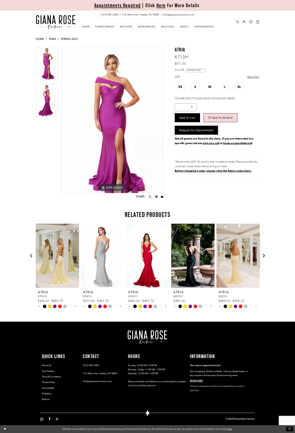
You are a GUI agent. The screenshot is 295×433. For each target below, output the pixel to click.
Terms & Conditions (51, 377)
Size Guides (48, 371)
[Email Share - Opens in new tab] (162, 197)
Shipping (46, 393)
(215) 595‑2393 (91, 365)
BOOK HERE (196, 381)
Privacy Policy (48, 382)
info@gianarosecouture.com (97, 381)
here (229, 429)
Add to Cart (187, 117)
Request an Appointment (196, 130)
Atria (52, 39)
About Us (46, 365)
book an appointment (237, 143)
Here (161, 5)
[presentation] (57, 256)
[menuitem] (147, 15)
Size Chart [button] (253, 77)
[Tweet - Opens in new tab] (150, 196)
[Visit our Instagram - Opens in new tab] (41, 419)
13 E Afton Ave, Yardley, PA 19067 (100, 373)
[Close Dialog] (5, 429)
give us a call (211, 143)
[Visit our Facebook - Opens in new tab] (49, 419)
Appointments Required (117, 5)
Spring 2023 (69, 39)
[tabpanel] (47, 65)
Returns (46, 399)
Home (40, 39)
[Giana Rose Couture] (55, 22)
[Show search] (237, 22)
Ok (289, 429)
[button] (244, 22)
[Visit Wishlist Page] (250, 22)
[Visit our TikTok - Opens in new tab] (57, 419)
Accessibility (48, 388)
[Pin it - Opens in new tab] (156, 196)
